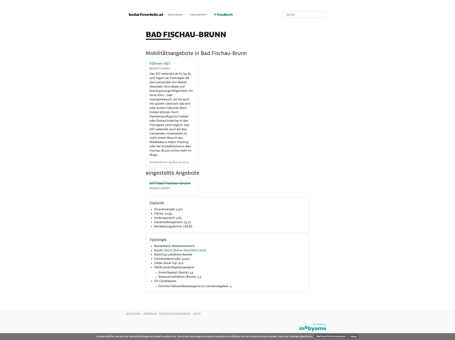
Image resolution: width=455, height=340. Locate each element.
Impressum (150, 313)
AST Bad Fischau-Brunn (170, 183)
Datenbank (175, 14)
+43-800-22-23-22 (178, 162)
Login (197, 313)
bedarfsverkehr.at (146, 14)
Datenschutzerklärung (175, 313)
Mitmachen (133, 313)
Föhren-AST (159, 63)
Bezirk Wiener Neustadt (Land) (185, 250)
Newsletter (198, 14)
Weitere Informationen (331, 336)
